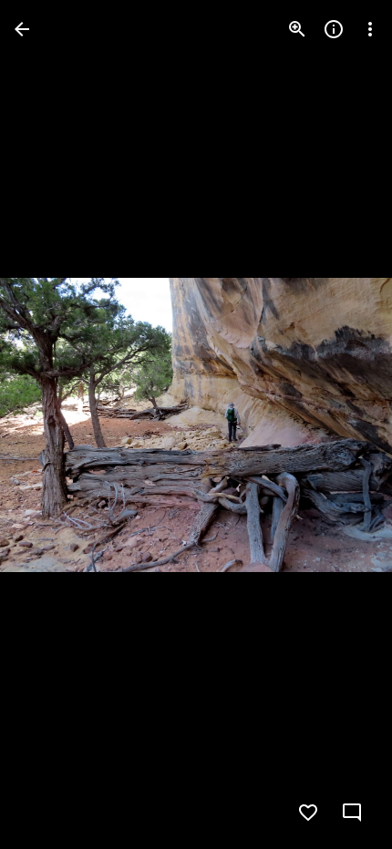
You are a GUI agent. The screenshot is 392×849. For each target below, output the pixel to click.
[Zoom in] (297, 29)
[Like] (308, 812)
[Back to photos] (22, 29)
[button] (51, 424)
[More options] (370, 29)
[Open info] (333, 29)
